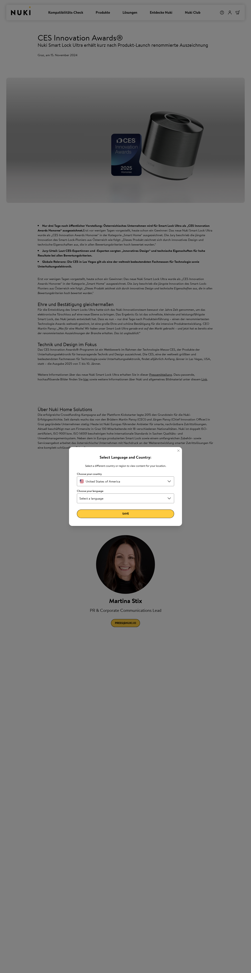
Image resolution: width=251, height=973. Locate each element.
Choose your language (90, 491)
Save (125, 514)
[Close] (178, 450)
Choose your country (89, 474)
